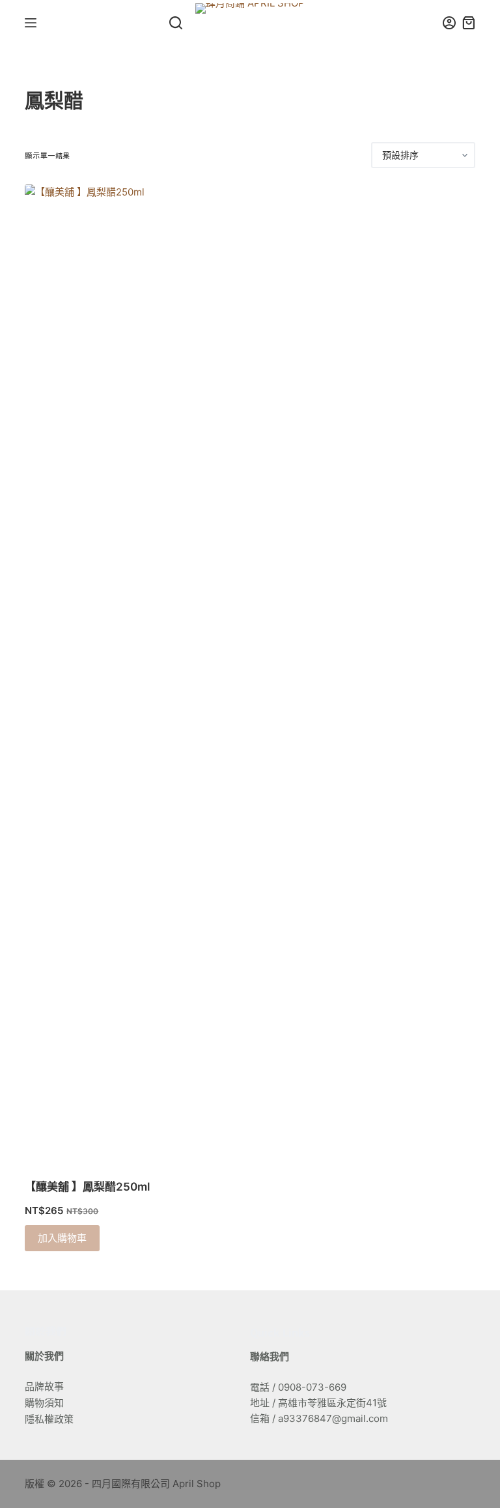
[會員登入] (449, 22)
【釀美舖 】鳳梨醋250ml (87, 1186)
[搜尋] (175, 22)
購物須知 (44, 1403)
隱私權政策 (49, 1419)
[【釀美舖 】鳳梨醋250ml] (93, 673)
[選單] (30, 23)
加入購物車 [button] (62, 1238)
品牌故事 (44, 1386)
